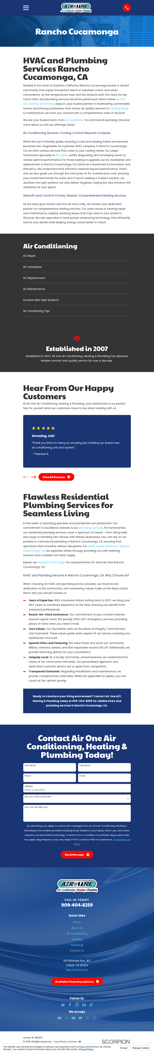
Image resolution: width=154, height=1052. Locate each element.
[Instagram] (77, 1004)
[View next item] (33, 477)
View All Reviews (54, 477)
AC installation (74, 120)
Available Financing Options (74, 981)
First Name (30, 765)
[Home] (76, 8)
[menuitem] (77, 257)
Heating (77, 939)
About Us (77, 928)
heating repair (119, 108)
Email (82, 776)
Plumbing (77, 945)
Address (29, 786)
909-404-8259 (77, 904)
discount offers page (51, 562)
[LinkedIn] (84, 1004)
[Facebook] (70, 1004)
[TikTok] (91, 1004)
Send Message (74, 854)
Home (77, 922)
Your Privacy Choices (65, 1041)
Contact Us (77, 950)
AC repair (62, 155)
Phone (28, 776)
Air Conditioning (77, 933)
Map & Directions (77, 970)
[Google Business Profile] (63, 1004)
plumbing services (91, 528)
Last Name (84, 765)
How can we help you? (36, 807)
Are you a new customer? (38, 796)
